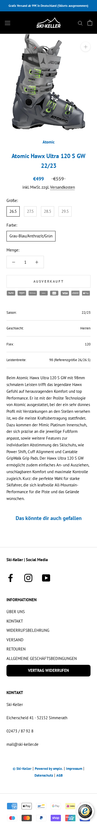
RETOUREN (16, 649)
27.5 (30, 211)
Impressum (74, 768)
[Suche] (80, 22)
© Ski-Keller (22, 768)
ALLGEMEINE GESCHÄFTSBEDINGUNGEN (41, 658)
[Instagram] (28, 577)
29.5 (65, 211)
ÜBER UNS (15, 611)
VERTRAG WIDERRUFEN (48, 670)
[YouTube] (46, 577)
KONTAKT (14, 621)
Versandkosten (62, 187)
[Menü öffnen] (7, 23)
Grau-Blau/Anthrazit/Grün (31, 235)
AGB (59, 775)
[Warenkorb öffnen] (90, 22)
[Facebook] (10, 577)
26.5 (13, 211)
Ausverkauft (48, 281)
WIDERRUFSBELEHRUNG (27, 630)
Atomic (49, 142)
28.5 (47, 211)
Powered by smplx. (49, 768)
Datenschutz (43, 775)
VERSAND (14, 639)
